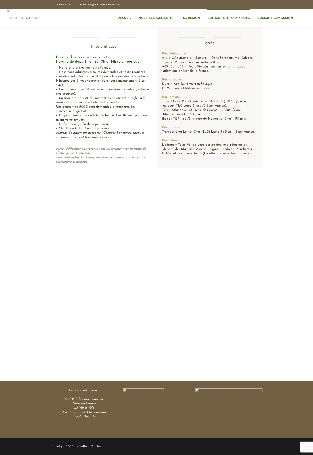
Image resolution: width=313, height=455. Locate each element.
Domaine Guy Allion (275, 18)
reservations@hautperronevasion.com (99, 4)
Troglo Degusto (84, 416)
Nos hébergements (155, 18)
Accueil (124, 18)
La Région (191, 18)
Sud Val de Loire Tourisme (84, 399)
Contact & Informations (228, 18)
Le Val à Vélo (84, 408)
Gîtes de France (84, 403)
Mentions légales (88, 446)
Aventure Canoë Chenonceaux (84, 412)
